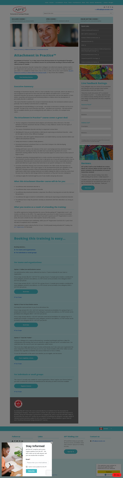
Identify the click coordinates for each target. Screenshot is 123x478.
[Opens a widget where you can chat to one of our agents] (116, 475)
